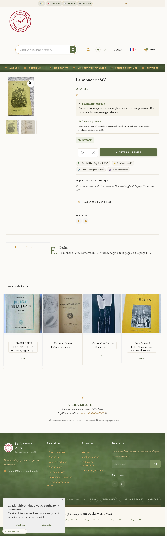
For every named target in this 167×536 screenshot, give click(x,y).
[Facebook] (98, 49)
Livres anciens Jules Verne (58, 484)
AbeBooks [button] (108, 499)
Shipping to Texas (117, 520)
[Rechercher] (73, 49)
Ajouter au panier (128, 152)
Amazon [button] (87, 3)
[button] (89, 68)
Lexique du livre (57, 472)
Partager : (82, 215)
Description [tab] (23, 247)
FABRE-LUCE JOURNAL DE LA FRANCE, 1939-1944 (22, 347)
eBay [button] (93, 499)
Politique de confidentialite (87, 464)
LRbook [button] (71, 3)
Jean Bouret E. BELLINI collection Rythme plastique (141, 347)
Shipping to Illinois (137, 520)
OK (155, 464)
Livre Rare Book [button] (132, 499)
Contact (86, 452)
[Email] (126, 4)
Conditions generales (92, 470)
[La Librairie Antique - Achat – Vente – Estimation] (20, 20)
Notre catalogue (57, 452)
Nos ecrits (54, 457)
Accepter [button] (47, 525)
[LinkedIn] (104, 49)
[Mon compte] (88, 49)
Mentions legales (90, 457)
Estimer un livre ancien (60, 477)
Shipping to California (69, 520)
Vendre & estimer (58, 462)
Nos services (55, 467)
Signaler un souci (15, 531)
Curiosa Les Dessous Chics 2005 (103, 345)
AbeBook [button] (56, 3)
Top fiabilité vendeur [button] (41, 3)
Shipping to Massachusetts (94, 520)
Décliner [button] (20, 525)
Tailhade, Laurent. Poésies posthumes (62, 345)
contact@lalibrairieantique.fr (23, 471)
